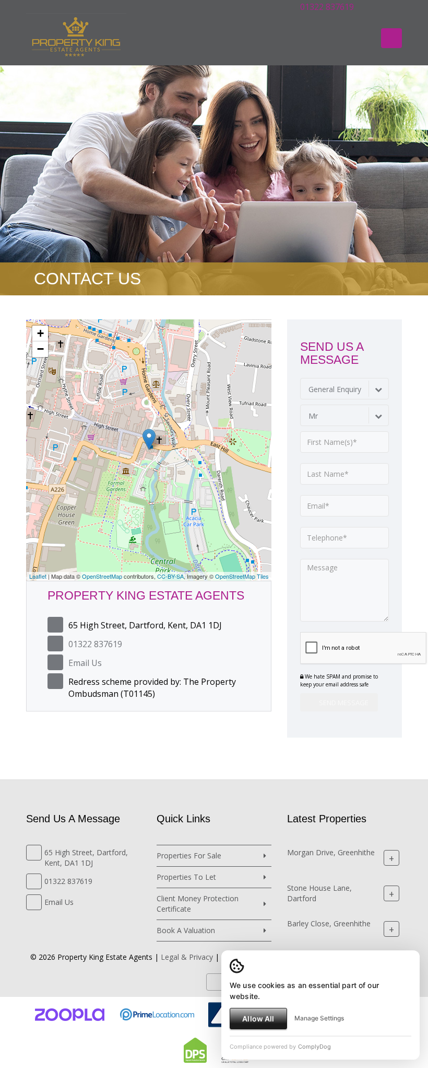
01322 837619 (326, 7)
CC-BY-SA (170, 576)
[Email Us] (371, 7)
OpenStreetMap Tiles (242, 576)
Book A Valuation (186, 930)
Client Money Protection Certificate (198, 903)
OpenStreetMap (102, 576)
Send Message (342, 702)
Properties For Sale (189, 855)
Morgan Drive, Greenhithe (331, 852)
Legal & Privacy (187, 957)
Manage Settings (319, 1018)
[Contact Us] (392, 7)
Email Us (85, 663)
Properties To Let (186, 877)
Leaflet (37, 576)
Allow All (258, 1018)
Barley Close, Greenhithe (329, 923)
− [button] (40, 348)
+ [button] (40, 333)
